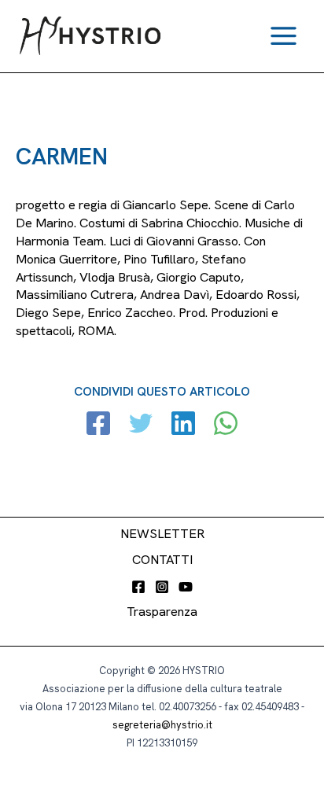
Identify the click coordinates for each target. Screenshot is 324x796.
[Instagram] (162, 587)
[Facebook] (98, 425)
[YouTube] (186, 587)
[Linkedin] (183, 425)
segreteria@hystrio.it (162, 725)
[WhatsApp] (225, 425)
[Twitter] (141, 425)
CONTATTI (162, 559)
